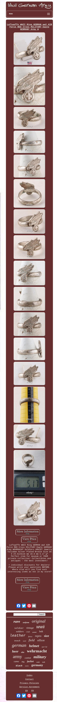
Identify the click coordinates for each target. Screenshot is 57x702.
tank (43, 662)
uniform (26, 622)
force (30, 636)
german (19, 645)
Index (29, 675)
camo (16, 661)
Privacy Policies (29, 683)
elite (22, 652)
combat (28, 658)
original (38, 621)
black (19, 665)
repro (38, 636)
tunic (27, 666)
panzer (34, 632)
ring (23, 662)
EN (26, 691)
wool (24, 641)
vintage (30, 627)
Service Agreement (29, 687)
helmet (34, 646)
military (40, 657)
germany (37, 665)
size (46, 636)
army (17, 656)
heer (15, 651)
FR (32, 691)
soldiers (20, 631)
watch (38, 662)
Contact (29, 679)
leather (18, 636)
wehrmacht (37, 651)
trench (17, 640)
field (32, 640)
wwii (40, 626)
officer (41, 640)
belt (41, 631)
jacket (30, 661)
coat (28, 632)
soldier (19, 628)
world (44, 647)
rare (17, 621)
